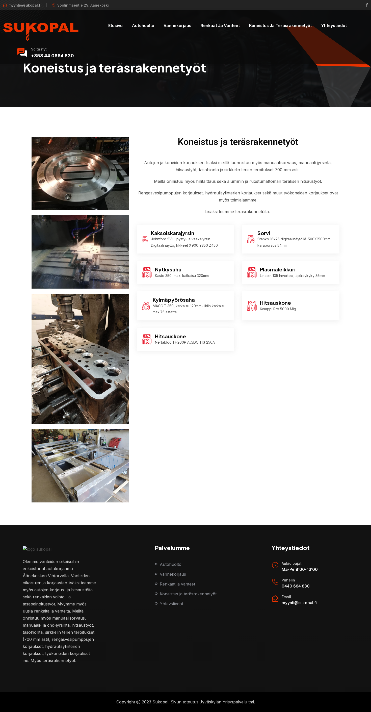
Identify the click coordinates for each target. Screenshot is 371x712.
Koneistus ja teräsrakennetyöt (280, 25)
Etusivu (115, 25)
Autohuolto (143, 25)
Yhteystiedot (334, 25)
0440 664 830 (296, 586)
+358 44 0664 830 (52, 55)
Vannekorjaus (177, 25)
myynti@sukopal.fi (299, 602)
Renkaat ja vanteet (220, 25)
